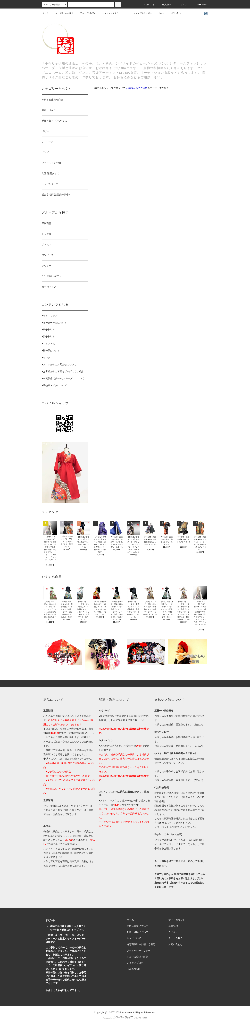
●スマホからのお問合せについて (59, 364)
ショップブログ (135, 962)
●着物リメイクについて (54, 385)
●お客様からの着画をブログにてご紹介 (63, 371)
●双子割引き (48, 329)
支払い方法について (137, 926)
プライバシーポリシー (139, 950)
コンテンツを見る (110, 13)
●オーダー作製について (54, 322)
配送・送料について (137, 932)
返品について (134, 938)
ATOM (137, 968)
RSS (129, 968)
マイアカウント (176, 920)
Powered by (108, 1018)
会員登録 (166, 4)
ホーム (46, 13)
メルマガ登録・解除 (142, 13)
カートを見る (175, 938)
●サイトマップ (49, 315)
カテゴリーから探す (64, 13)
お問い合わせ (176, 13)
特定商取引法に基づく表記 (141, 944)
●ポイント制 (48, 343)
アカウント (149, 4)
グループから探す (88, 13)
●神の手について (51, 350)
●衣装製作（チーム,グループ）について (63, 378)
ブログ (161, 13)
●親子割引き (48, 336)
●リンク (46, 357)
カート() (202, 4)
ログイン (183, 4)
